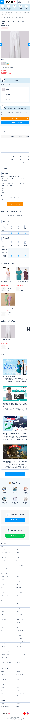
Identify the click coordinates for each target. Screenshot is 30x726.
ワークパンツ (18, 568)
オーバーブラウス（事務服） (21, 641)
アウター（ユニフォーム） (20, 619)
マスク (17, 584)
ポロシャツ (3, 611)
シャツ (2, 638)
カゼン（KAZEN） (4, 657)
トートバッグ (18, 579)
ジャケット (3, 627)
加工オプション (18, 643)
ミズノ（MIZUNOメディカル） (21, 654)
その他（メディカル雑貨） (5, 595)
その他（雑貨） (18, 595)
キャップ (17, 576)
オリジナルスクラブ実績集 (20, 693)
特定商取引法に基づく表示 (5, 706)
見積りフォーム (18, 679)
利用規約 (17, 706)
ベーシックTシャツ (4, 603)
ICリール (2, 592)
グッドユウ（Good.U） (20, 657)
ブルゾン (17, 549)
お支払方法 (3, 674)
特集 (1, 690)
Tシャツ (2, 600)
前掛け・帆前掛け (19, 592)
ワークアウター (18, 554)
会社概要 (2, 703)
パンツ (17, 560)
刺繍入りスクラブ (4, 554)
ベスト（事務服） (19, 635)
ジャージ (2, 635)
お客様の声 (18, 695)
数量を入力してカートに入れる (14, 204)
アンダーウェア (3, 581)
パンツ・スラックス (18, 12)
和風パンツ (18, 611)
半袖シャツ (3, 641)
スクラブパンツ (3, 557)
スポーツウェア (3, 646)
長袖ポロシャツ (3, 619)
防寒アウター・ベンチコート (21, 552)
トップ (2, 12)
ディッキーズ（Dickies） (5, 654)
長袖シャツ (3, 643)
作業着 (17, 603)
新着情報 (2, 687)
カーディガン (3, 579)
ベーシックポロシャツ (4, 614)
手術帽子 (2, 589)
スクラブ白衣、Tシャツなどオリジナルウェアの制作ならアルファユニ (15, 720)
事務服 (17, 627)
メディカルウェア (9, 12)
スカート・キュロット (4, 576)
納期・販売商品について (20, 674)
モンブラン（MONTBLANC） (6, 659)
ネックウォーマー (19, 573)
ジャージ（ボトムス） (19, 565)
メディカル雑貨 (3, 584)
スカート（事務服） (19, 638)
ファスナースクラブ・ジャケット (6, 552)
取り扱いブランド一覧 (19, 662)
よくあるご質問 (3, 679)
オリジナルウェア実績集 (5, 695)
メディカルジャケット (4, 565)
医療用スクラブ (3, 546)
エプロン (17, 589)
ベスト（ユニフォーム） (20, 616)
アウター (17, 546)
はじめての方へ (18, 671)
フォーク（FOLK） (19, 659)
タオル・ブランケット (19, 581)
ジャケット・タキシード (20, 614)
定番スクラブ (3, 549)
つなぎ (17, 600)
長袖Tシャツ (3, 608)
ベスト (2, 630)
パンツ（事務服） (19, 646)
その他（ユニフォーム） (20, 622)
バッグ (2, 587)
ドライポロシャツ (4, 616)
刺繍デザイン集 (3, 693)
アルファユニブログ (19, 690)
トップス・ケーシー (4, 568)
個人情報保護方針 (19, 703)
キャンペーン (18, 687)
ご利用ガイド (3, 671)
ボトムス (17, 557)
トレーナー (3, 622)
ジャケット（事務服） (19, 630)
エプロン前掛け (18, 587)
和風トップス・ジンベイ (20, 608)
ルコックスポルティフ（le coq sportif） (6, 663)
